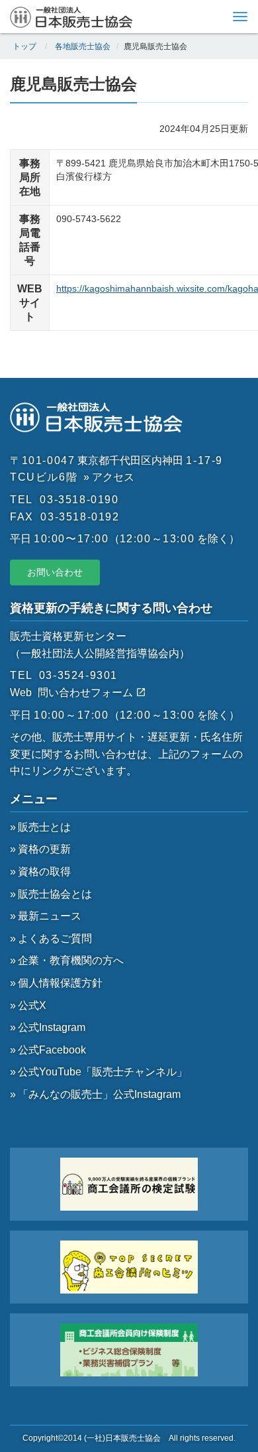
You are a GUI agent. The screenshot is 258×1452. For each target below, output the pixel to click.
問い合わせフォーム (87, 692)
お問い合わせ (55, 572)
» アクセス (108, 477)
